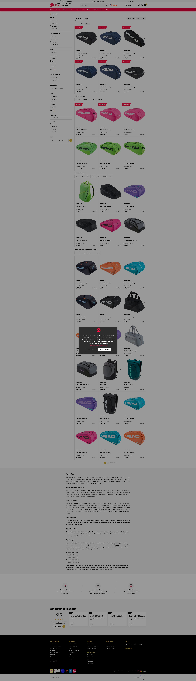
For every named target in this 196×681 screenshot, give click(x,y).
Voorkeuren (90, 349)
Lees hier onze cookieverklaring (98, 345)
